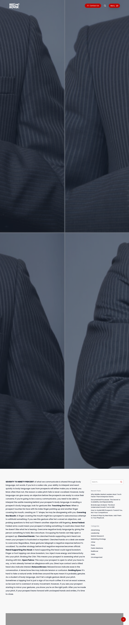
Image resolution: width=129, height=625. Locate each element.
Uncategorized (96, 557)
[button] (114, 6)
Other (93, 542)
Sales (8, 258)
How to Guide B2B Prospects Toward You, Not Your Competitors (106, 511)
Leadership (95, 533)
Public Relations (97, 548)
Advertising (95, 530)
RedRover (94, 551)
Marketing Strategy (98, 539)
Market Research (97, 536)
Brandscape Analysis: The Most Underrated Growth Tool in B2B (103, 506)
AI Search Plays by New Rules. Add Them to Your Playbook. (106, 516)
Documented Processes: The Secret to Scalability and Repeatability (105, 501)
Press (93, 545)
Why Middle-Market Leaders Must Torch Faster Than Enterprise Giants (106, 495)
